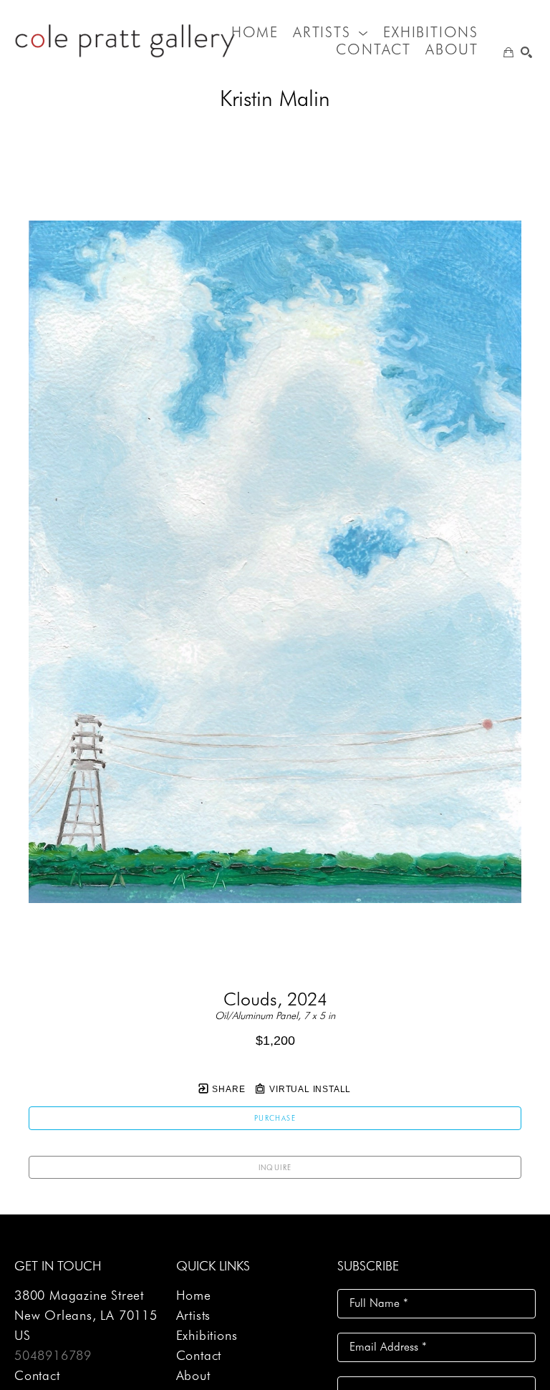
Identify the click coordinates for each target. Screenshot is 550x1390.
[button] (331, 32)
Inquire (275, 1167)
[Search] (526, 52)
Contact (37, 1375)
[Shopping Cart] (508, 52)
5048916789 (53, 1355)
